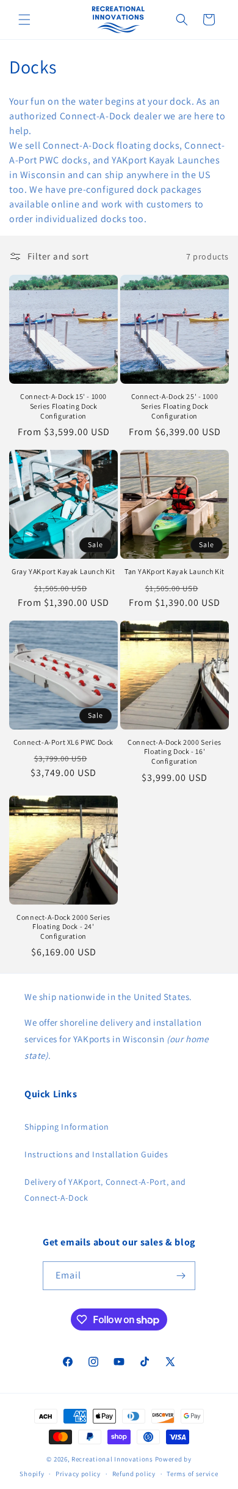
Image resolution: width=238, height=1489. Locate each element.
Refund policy (134, 1473)
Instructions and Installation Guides (96, 1154)
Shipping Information (66, 1126)
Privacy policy (78, 1473)
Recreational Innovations (112, 1459)
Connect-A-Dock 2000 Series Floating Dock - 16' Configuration (175, 751)
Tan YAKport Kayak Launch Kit (174, 571)
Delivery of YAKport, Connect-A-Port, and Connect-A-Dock (105, 1189)
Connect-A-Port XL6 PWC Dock (63, 742)
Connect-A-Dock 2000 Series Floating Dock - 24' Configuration (63, 926)
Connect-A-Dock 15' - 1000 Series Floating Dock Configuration (63, 406)
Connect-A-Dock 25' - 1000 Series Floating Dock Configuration (174, 406)
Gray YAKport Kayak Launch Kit (63, 571)
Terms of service (192, 1473)
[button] (24, 19)
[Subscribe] (181, 1275)
